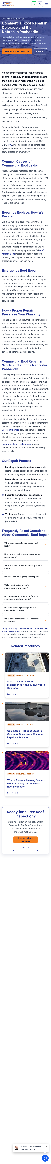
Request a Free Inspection (17, 51)
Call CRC (40, 51)
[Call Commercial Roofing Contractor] (40, 4)
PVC (10, 145)
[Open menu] (46, 4)
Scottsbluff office (10, 430)
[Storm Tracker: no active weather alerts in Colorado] (34, 4)
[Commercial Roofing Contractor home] (8, 4)
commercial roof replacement (17, 444)
